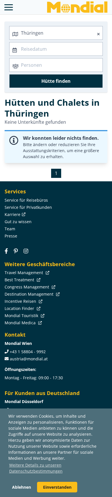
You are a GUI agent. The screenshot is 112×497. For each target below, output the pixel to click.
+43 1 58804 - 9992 (28, 351)
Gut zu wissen (18, 221)
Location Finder (20, 308)
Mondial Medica (21, 322)
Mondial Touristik (22, 315)
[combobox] (56, 33)
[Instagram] (26, 251)
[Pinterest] (16, 251)
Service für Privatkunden (28, 207)
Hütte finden (56, 81)
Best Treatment (20, 279)
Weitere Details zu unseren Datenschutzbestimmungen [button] (36, 468)
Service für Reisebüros (26, 200)
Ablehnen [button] (21, 487)
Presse (11, 236)
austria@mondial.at (29, 359)
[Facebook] (6, 251)
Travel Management (24, 272)
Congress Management (27, 287)
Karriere (12, 214)
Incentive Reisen (21, 301)
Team (10, 228)
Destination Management (30, 294)
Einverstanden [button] (57, 487)
